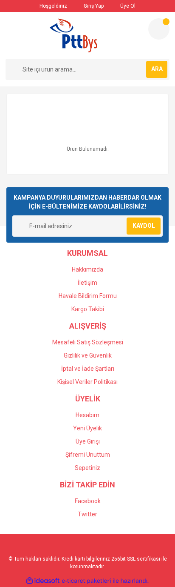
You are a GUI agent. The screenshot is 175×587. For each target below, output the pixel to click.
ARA (157, 69)
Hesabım (87, 415)
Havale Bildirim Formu (88, 295)
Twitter (87, 514)
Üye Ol (127, 6)
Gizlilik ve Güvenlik (88, 355)
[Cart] (158, 29)
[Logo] (73, 35)
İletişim (87, 282)
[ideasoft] (43, 581)
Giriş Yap (93, 6)
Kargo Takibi (87, 309)
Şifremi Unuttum (87, 454)
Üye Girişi (88, 441)
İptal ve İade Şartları (87, 368)
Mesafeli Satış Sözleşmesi (87, 342)
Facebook (88, 501)
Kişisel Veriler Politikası (87, 381)
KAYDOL (144, 225)
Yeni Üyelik (87, 428)
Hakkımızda (87, 269)
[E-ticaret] (86, 581)
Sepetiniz (87, 467)
